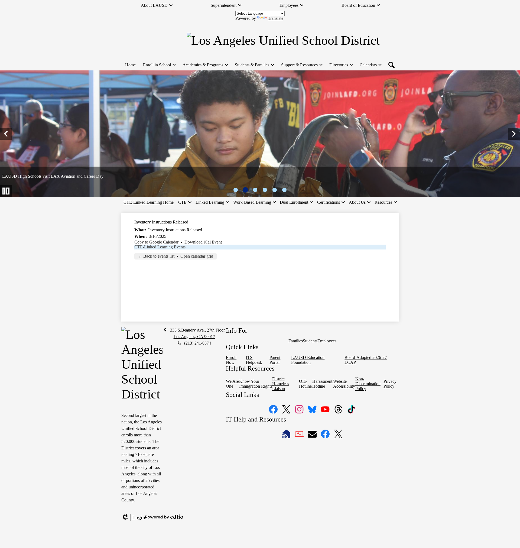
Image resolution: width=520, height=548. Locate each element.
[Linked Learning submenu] (212, 202)
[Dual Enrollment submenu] (296, 202)
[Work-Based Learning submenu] (254, 202)
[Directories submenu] (341, 65)
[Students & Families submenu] (254, 65)
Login (133, 517)
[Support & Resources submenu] (301, 65)
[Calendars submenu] (370, 65)
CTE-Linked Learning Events (160, 247)
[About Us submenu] (359, 202)
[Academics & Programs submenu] (205, 65)
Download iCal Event (203, 242)
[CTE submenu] (184, 202)
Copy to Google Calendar (156, 242)
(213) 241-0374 (197, 343)
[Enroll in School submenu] (159, 65)
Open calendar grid (196, 256)
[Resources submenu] (385, 202)
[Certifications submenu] (330, 202)
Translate (275, 18)
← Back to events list (156, 256)
